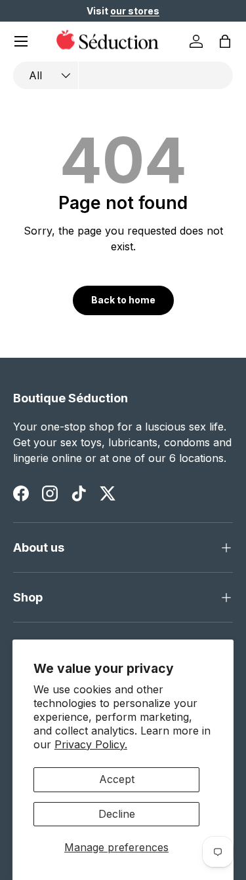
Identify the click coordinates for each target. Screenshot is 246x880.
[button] (225, 41)
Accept (116, 779)
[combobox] (123, 75)
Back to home (123, 299)
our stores (134, 10)
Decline (116, 813)
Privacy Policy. (90, 744)
